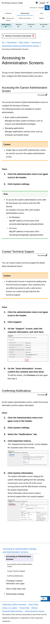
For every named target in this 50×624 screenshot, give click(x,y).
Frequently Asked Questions (12, 611)
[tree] (20, 575)
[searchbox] (23, 7)
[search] (47, 7)
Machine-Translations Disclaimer (18, 36)
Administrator (12, 42)
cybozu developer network (34, 611)
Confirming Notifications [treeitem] (15, 576)
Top (3, 42)
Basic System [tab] (6, 24)
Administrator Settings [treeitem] (15, 594)
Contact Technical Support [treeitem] (16, 571)
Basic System (24, 42)
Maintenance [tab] (31, 24)
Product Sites (24, 608)
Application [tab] (19, 24)
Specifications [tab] (44, 24)
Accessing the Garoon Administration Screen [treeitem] (19, 565)
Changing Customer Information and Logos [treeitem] (15, 582)
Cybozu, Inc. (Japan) (9, 608)
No (43, 598)
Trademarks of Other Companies (14, 604)
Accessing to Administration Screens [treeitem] (18, 557)
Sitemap (34, 608)
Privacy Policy (33, 604)
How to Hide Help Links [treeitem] (16, 589)
